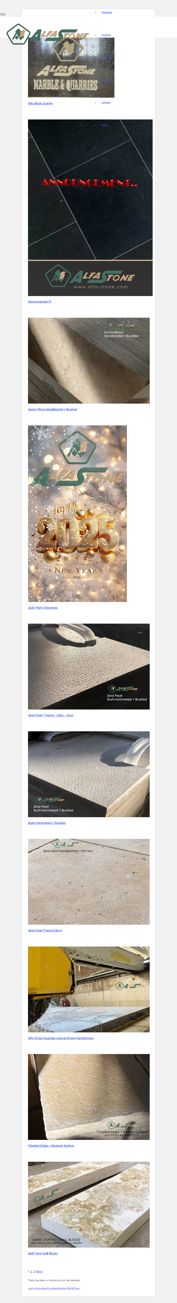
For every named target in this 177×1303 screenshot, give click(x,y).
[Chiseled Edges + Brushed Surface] (89, 1139)
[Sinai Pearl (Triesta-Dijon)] (89, 923)
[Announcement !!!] (90, 295)
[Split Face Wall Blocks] (89, 1246)
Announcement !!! (39, 302)
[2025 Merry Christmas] (77, 601)
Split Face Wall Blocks (43, 1253)
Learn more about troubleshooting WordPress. (54, 1288)
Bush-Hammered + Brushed (46, 823)
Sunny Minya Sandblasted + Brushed (52, 409)
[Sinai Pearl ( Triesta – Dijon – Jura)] (89, 708)
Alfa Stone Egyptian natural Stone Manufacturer (61, 1038)
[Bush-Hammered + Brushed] (89, 816)
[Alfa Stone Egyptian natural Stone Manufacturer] (89, 1031)
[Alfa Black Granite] (71, 96)
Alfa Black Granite (40, 103)
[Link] (48, 46)
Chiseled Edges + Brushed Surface (51, 1146)
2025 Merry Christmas (42, 608)
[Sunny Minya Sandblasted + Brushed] (89, 402)
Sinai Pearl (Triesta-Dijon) (45, 930)
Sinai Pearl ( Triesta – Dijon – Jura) (50, 715)
